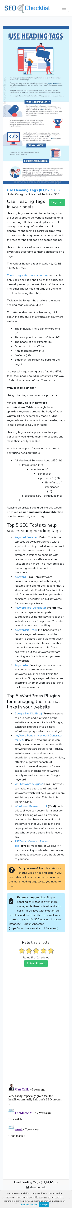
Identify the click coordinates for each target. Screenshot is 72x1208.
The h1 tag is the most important (27, 275)
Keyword (20, 577)
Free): (34, 630)
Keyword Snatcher (26, 537)
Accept (44, 1204)
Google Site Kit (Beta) (28, 713)
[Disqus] (36, 1031)
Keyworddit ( (23, 630)
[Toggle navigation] (64, 8)
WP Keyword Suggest (29, 784)
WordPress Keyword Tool (31, 806)
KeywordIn (21, 665)
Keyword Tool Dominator (30, 608)
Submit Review (36, 963)
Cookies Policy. (29, 1204)
